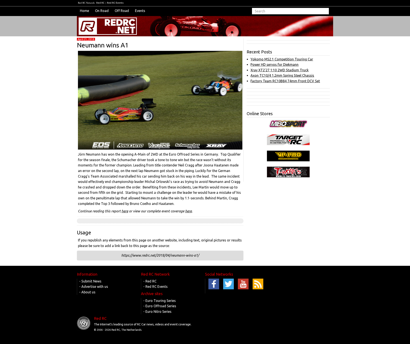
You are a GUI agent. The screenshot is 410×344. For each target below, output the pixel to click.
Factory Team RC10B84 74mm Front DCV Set (285, 81)
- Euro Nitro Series (157, 311)
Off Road (122, 11)
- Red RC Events (155, 286)
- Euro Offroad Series (159, 306)
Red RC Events (115, 2)
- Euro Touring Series (159, 301)
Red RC (100, 2)
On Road (102, 11)
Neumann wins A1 (103, 45)
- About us (87, 292)
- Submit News (90, 281)
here (125, 211)
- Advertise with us (93, 286)
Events (140, 11)
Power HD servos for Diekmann (274, 64)
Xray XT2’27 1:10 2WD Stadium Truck (279, 70)
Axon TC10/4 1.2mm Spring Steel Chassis (282, 75)
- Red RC (150, 281)
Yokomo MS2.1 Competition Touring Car (281, 59)
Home (84, 11)
